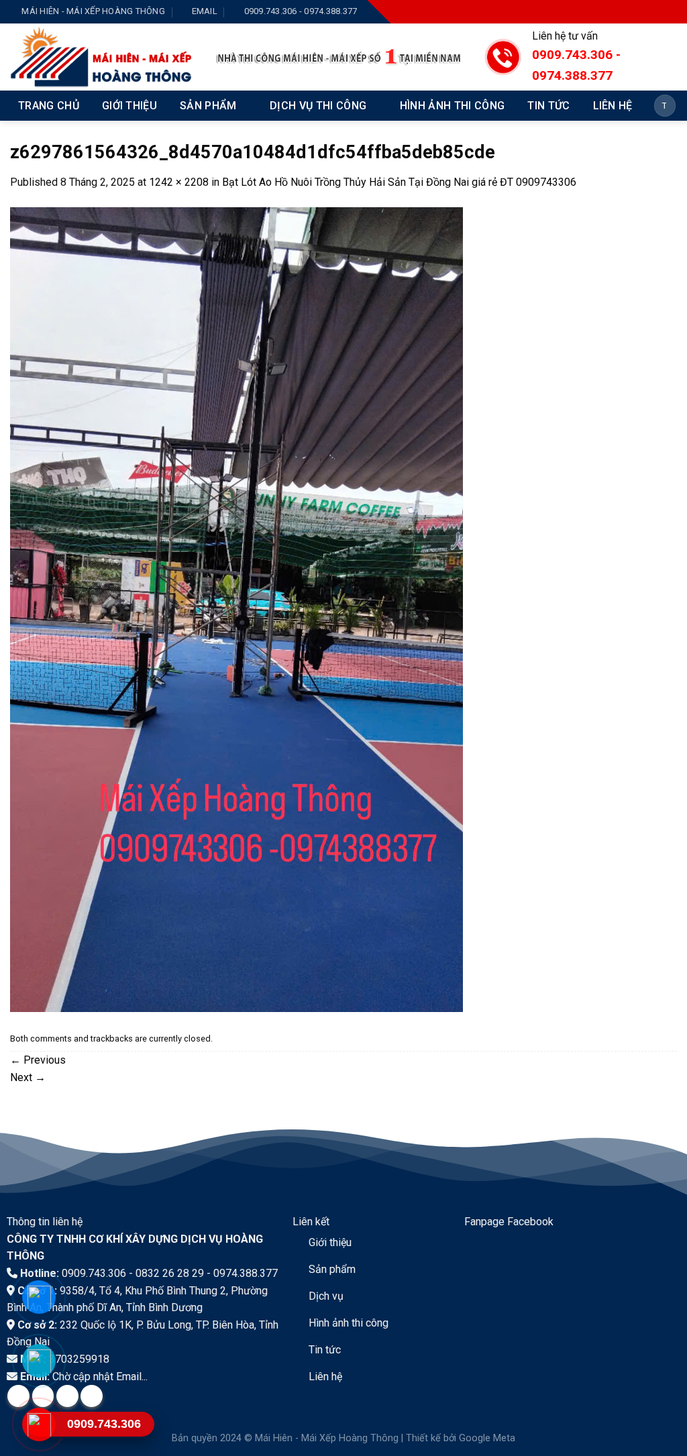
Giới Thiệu (129, 105)
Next (28, 1077)
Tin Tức (548, 105)
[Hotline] (38, 1424)
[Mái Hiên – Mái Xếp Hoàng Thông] (102, 57)
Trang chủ (48, 105)
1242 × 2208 (179, 182)
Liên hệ (613, 105)
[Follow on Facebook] (606, 12)
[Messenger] (38, 1297)
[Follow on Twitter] (647, 12)
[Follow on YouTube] (667, 12)
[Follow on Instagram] (627, 12)
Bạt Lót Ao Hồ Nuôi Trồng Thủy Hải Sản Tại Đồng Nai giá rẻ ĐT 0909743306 (399, 182)
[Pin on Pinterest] (92, 1396)
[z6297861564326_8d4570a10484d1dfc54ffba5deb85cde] (236, 608)
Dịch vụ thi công (318, 105)
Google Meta (487, 1438)
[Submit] (663, 106)
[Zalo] (38, 1361)
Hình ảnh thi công (452, 105)
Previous (38, 1060)
